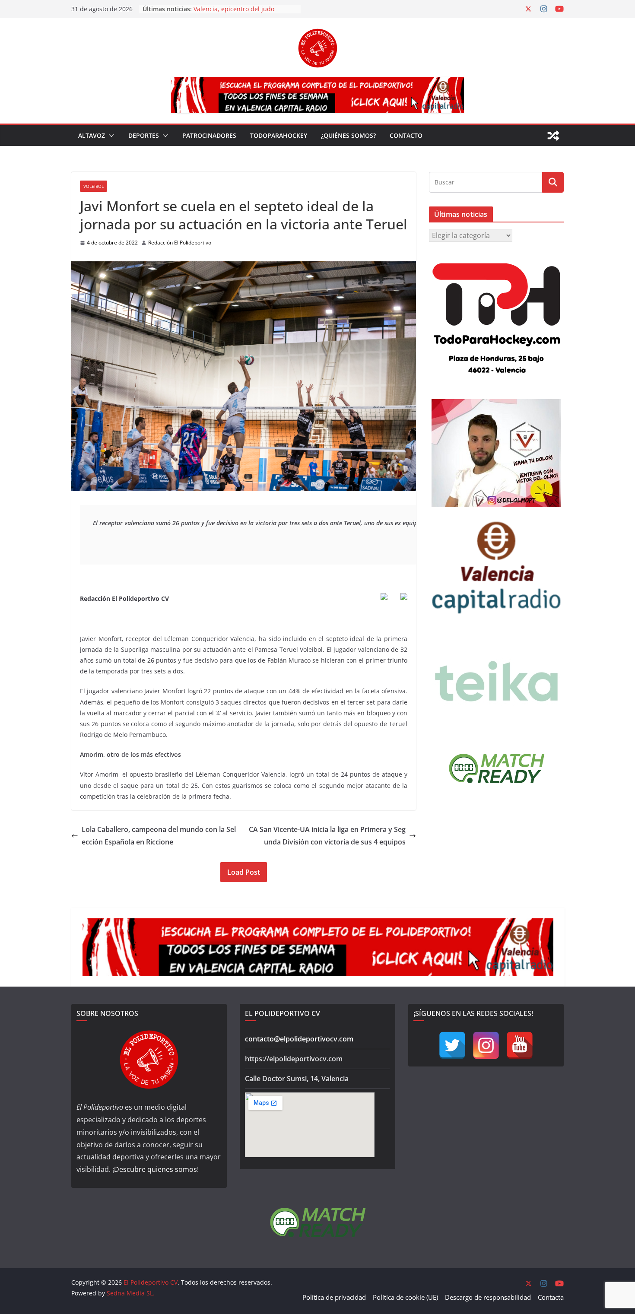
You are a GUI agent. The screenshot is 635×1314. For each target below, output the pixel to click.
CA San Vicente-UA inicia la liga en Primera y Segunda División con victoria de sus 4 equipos (327, 836)
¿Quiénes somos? (348, 135)
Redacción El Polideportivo (179, 242)
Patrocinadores (209, 135)
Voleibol (93, 186)
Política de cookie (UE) (405, 1297)
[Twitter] (452, 1045)
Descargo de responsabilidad (488, 1297)
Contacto (406, 135)
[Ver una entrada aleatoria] (553, 135)
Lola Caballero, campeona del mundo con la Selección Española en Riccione (159, 836)
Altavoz (91, 135)
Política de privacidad (334, 1297)
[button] (109, 136)
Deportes (143, 135)
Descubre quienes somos (155, 1169)
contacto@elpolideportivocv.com (299, 1039)
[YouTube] (519, 1045)
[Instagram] (486, 1045)
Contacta (551, 1297)
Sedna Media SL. (131, 1293)
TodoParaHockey (278, 135)
